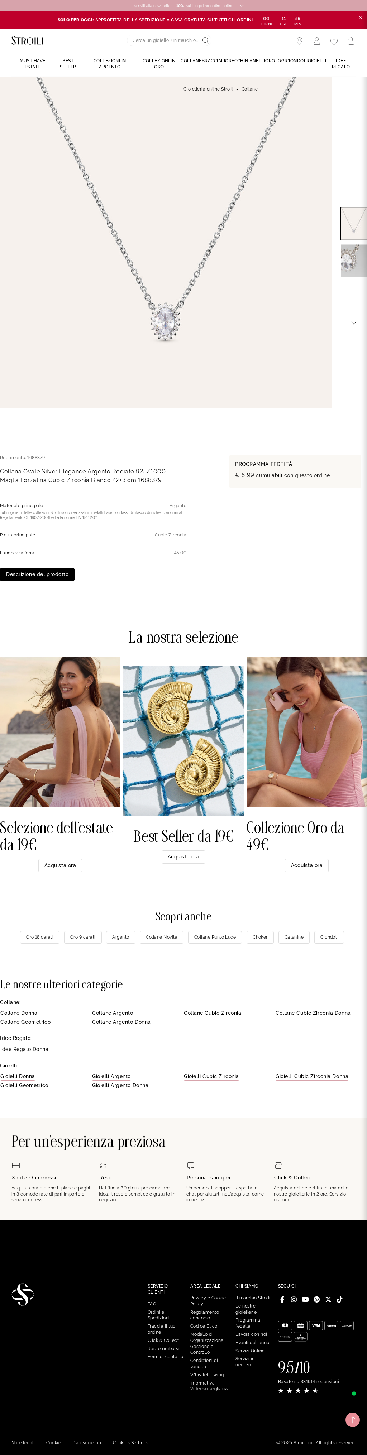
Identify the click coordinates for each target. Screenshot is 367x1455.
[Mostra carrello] (351, 41)
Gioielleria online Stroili (208, 89)
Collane (250, 89)
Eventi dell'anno (252, 1342)
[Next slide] (353, 322)
